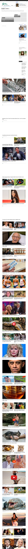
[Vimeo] (25, 0)
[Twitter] (24, 0)
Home (2, 7)
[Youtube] (26, 0)
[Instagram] (23, 0)
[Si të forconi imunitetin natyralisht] (20, 74)
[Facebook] (22, 0)
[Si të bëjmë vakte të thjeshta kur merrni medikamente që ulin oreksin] (20, 71)
